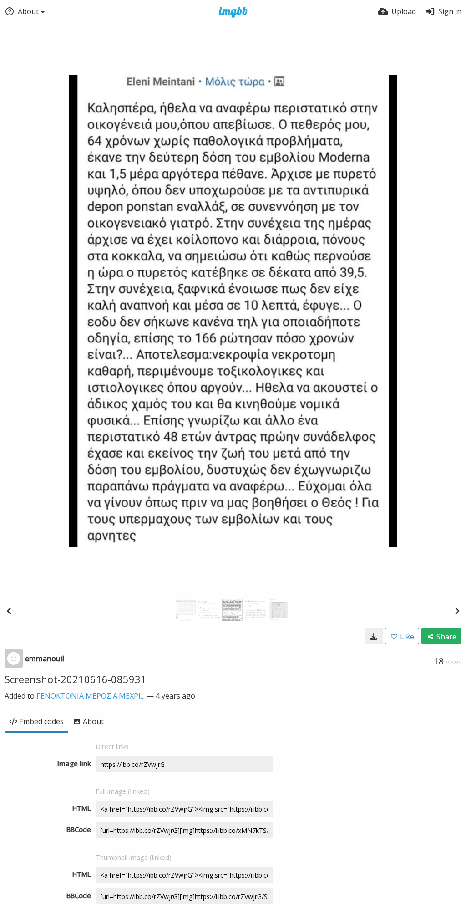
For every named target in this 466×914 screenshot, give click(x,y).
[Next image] (457, 611)
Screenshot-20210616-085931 (76, 679)
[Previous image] (9, 611)
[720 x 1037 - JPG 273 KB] (374, 636)
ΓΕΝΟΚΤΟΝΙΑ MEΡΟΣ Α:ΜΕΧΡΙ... (90, 696)
